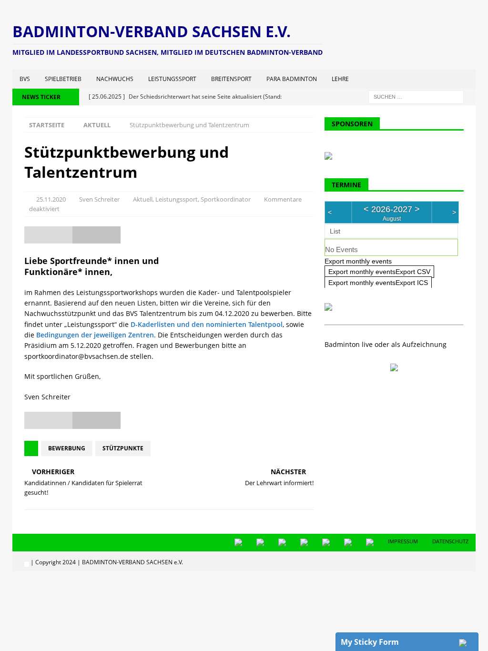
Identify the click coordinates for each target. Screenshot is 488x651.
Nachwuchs (114, 79)
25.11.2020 (51, 199)
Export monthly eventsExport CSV (379, 271)
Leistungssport (172, 79)
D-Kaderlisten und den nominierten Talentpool (207, 324)
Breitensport (231, 79)
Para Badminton (291, 79)
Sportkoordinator (226, 199)
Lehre (340, 79)
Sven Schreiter (99, 199)
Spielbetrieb (63, 79)
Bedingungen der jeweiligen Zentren (95, 334)
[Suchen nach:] (416, 96)
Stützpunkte (122, 448)
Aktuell (142, 199)
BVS (25, 79)
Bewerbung (66, 448)
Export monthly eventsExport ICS (378, 282)
